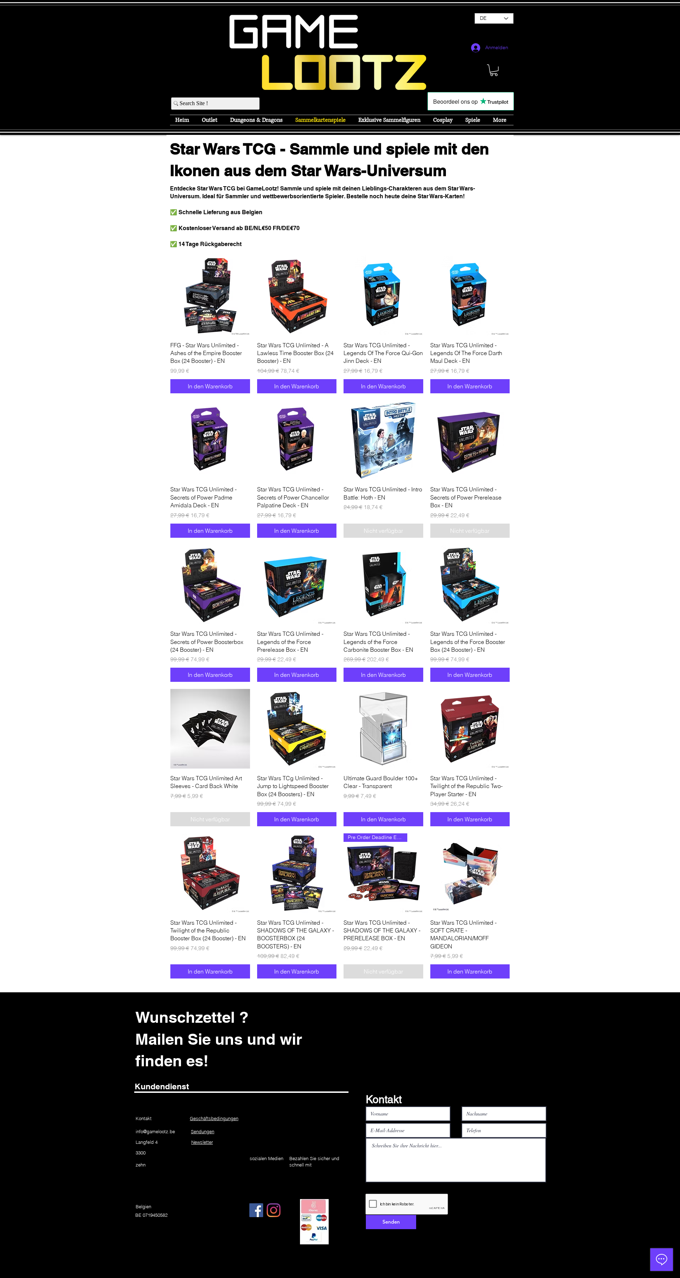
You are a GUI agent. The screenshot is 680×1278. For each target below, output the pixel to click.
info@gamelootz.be (155, 1131)
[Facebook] (256, 1210)
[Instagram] (273, 1210)
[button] (494, 70)
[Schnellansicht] (210, 296)
